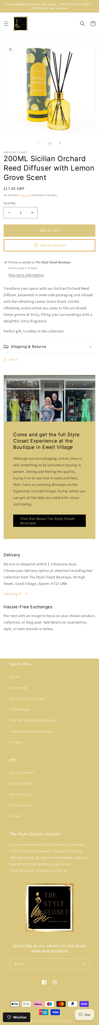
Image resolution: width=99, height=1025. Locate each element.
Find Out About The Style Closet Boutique (47, 520)
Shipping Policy (21, 783)
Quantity (10, 203)
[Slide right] (60, 143)
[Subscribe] (84, 964)
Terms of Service (22, 772)
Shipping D (12, 593)
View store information (26, 275)
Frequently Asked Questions (32, 731)
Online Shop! (20, 709)
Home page (18, 687)
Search (15, 676)
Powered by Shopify (62, 1020)
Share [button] (13, 359)
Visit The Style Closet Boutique (33, 720)
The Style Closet (43, 1020)
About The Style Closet (27, 698)
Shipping (24, 195)
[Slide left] (39, 143)
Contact (16, 742)
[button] (6, 23)
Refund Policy (20, 794)
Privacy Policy (20, 805)
